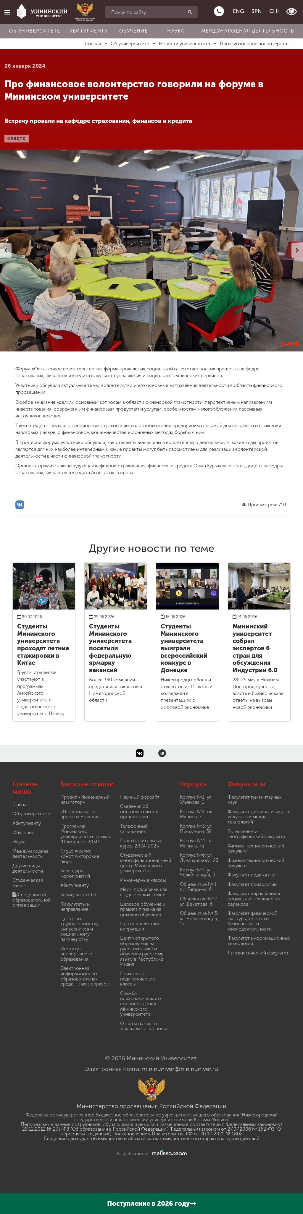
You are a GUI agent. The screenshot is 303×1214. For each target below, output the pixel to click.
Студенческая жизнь (27, 882)
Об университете (34, 31)
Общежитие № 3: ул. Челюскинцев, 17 (199, 918)
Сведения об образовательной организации (31, 900)
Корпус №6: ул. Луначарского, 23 (199, 857)
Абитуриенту (88, 31)
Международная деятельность (247, 31)
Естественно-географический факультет (257, 834)
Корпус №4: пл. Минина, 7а (197, 843)
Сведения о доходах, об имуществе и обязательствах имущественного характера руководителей (151, 1138)
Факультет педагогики (251, 875)
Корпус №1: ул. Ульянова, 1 (196, 799)
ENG (238, 11)
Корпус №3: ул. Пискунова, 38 (196, 828)
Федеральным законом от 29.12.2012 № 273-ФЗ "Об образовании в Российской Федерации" (152, 1126)
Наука (175, 31)
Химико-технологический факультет (256, 848)
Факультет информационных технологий (259, 940)
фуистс (16, 139)
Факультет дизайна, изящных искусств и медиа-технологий (259, 817)
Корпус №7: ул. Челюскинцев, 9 (197, 872)
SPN (257, 11)
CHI (274, 11)
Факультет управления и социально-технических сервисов (254, 899)
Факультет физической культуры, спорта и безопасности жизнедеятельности (252, 921)
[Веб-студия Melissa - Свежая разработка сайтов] (168, 1153)
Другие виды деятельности (27, 868)
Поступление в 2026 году (148, 1203)
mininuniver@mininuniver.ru (180, 1068)
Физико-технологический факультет (256, 863)
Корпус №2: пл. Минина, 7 (196, 814)
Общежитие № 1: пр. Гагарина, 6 (199, 886)
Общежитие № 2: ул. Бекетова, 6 (199, 901)
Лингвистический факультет (258, 953)
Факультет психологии (252, 884)
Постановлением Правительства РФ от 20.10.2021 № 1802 (177, 1134)
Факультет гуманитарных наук (255, 799)
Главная (20, 804)
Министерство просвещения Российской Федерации (151, 1106)
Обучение (133, 31)
